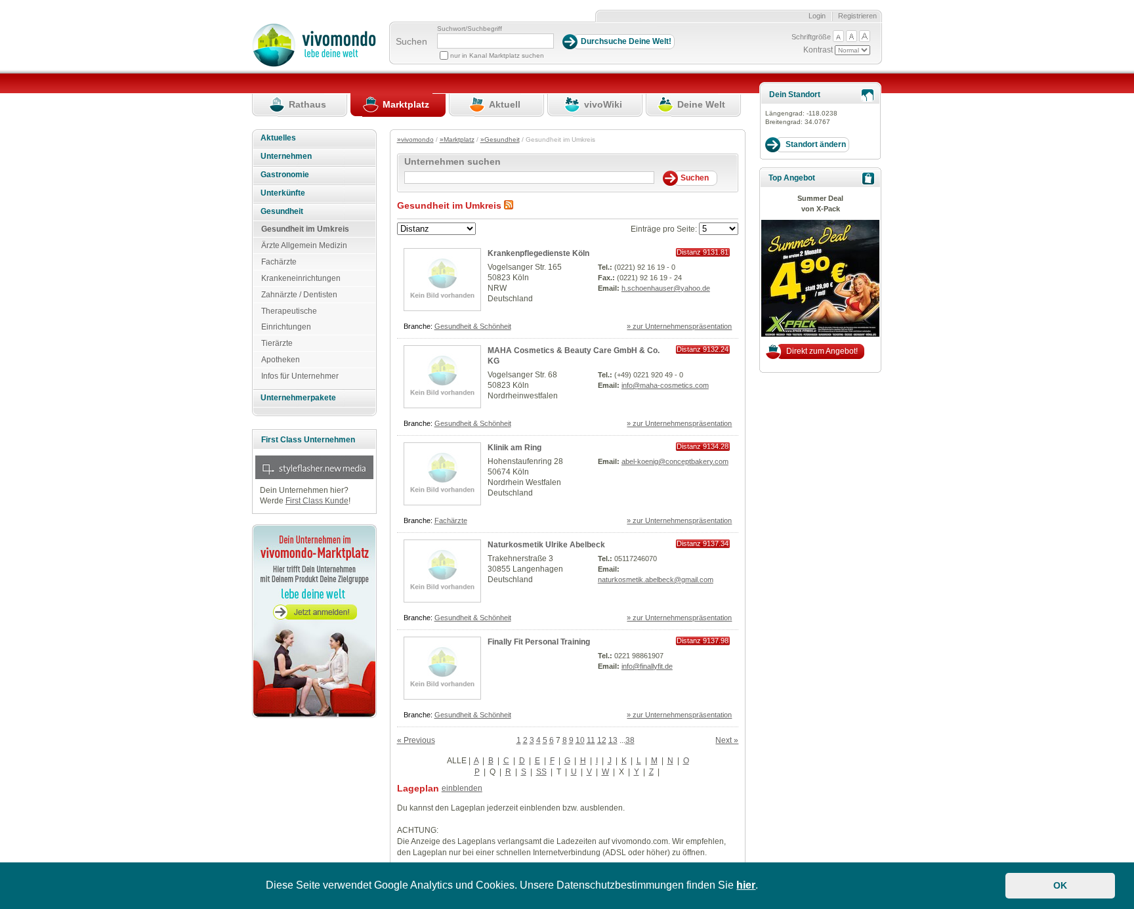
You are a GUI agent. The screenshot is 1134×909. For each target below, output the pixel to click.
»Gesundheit (500, 139)
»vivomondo (415, 139)
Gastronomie (285, 174)
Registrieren (857, 16)
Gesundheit (282, 211)
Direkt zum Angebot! (822, 351)
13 (613, 740)
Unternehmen (286, 156)
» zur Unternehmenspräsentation (679, 326)
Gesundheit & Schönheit (472, 326)
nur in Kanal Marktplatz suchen (497, 55)
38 (630, 740)
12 (601, 740)
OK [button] (1060, 885)
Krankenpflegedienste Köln (538, 253)
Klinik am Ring (514, 447)
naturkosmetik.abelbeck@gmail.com (655, 579)
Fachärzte (450, 520)
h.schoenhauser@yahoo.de (665, 288)
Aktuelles (278, 137)
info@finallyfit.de (647, 666)
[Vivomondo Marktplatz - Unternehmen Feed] (508, 205)
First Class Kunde (316, 500)
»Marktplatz (457, 139)
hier (745, 885)
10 (580, 740)
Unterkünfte (283, 193)
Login (817, 16)
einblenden (462, 788)
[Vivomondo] (314, 64)
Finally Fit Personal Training (539, 641)
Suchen (411, 41)
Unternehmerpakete (298, 397)
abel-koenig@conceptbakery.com (674, 461)
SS (541, 771)
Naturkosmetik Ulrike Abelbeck (546, 544)
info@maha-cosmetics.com (665, 385)
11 (591, 740)
